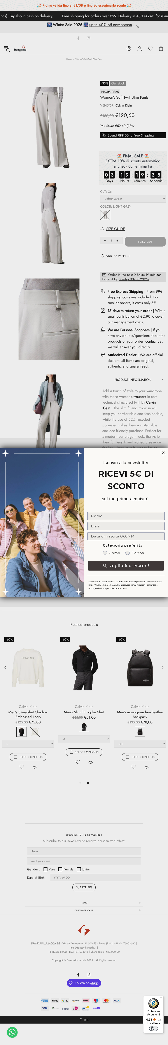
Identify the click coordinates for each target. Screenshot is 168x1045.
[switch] (153, 1028)
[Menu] (161, 998)
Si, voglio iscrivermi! (126, 565)
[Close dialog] (163, 452)
